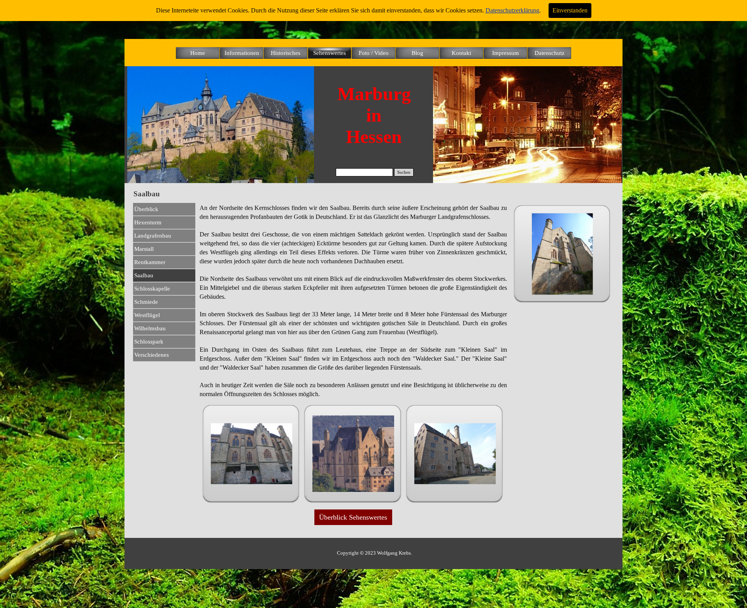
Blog (417, 53)
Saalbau (143, 275)
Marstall (144, 249)
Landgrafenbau (152, 236)
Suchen (403, 172)
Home (197, 53)
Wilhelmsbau (150, 328)
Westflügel (147, 315)
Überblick (146, 209)
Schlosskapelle (152, 288)
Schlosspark (148, 341)
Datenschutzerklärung (512, 10)
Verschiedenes (151, 355)
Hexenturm (147, 222)
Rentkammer (149, 262)
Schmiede (146, 302)
